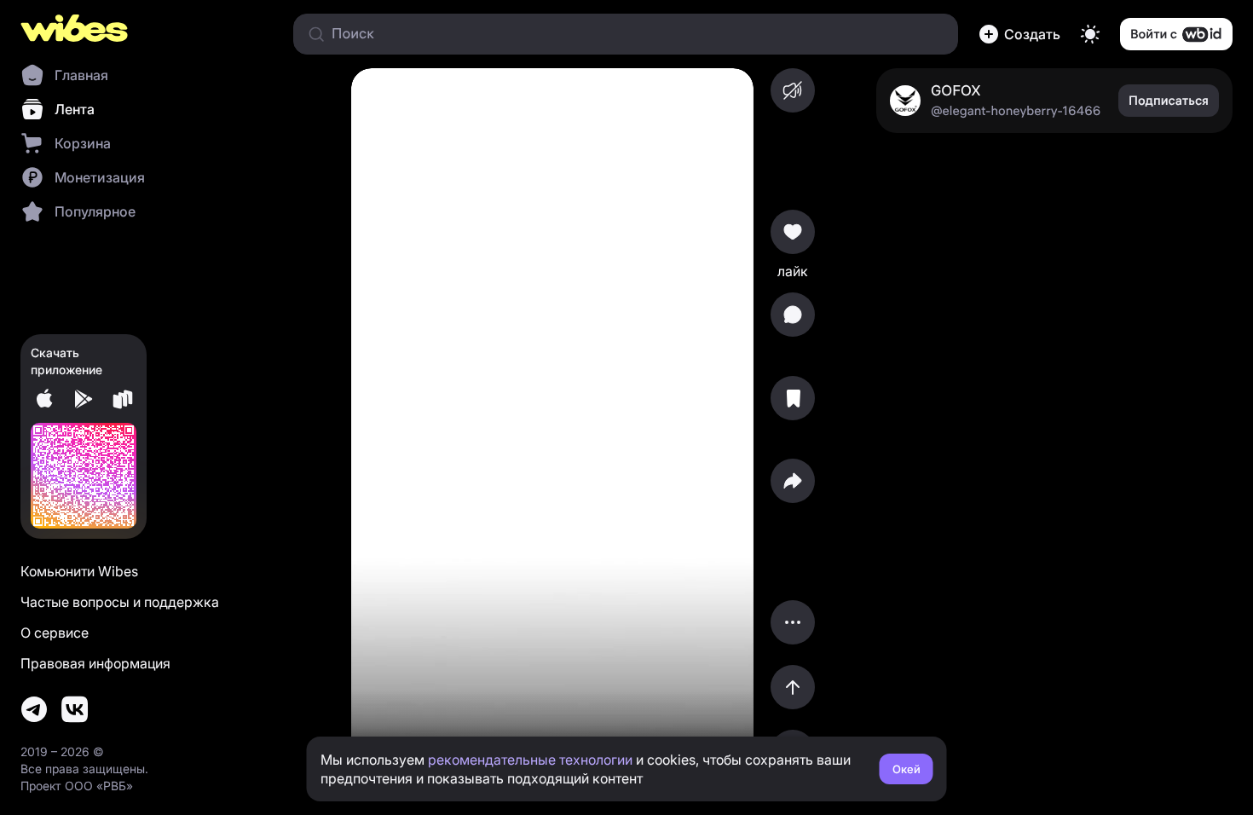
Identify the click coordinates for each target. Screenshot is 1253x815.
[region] (552, 421)
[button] (1019, 34)
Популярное (95, 211)
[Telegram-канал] (34, 709)
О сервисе (54, 632)
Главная (81, 75)
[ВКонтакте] (75, 709)
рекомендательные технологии (530, 759)
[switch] (1090, 34)
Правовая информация (95, 663)
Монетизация (100, 177)
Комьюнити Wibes (79, 571)
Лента (75, 109)
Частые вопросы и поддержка (119, 601)
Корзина (83, 143)
